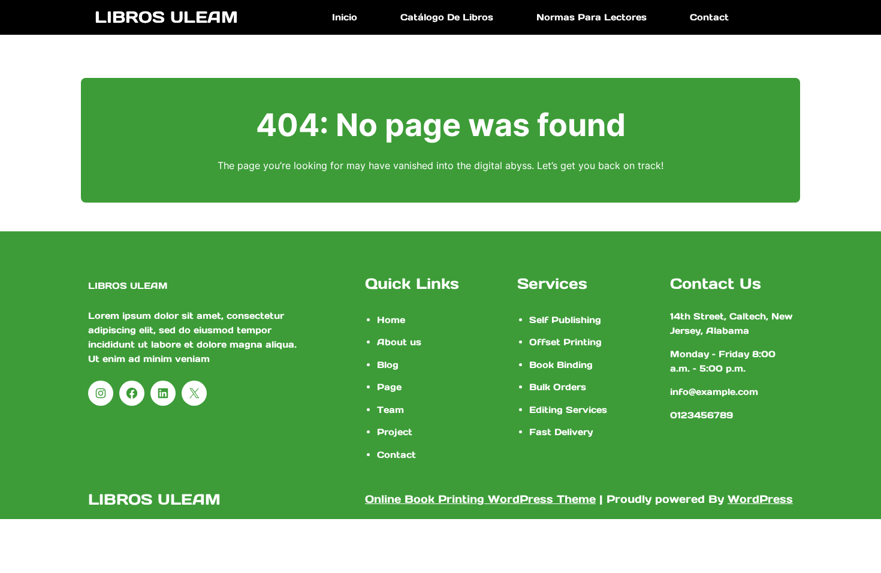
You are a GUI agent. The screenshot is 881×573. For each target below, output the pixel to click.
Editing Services (568, 409)
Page (389, 387)
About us (399, 342)
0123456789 (701, 415)
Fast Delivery (561, 432)
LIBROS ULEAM (166, 17)
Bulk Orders (557, 387)
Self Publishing (565, 319)
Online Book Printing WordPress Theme (480, 499)
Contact (396, 454)
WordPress (760, 499)
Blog (388, 364)
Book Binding (561, 364)
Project (394, 432)
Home (391, 319)
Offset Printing (565, 342)
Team (390, 409)
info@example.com (714, 391)
